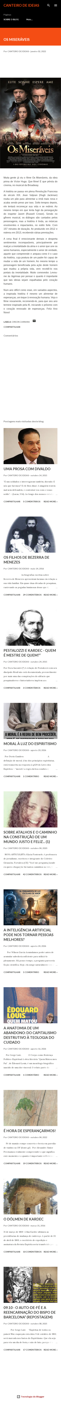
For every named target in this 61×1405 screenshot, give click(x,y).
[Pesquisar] (48, 5)
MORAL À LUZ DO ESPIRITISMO (30, 743)
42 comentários (32, 874)
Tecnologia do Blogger (32, 1396)
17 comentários (32, 1349)
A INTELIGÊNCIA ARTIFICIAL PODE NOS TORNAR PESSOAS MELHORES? (28, 935)
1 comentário (31, 776)
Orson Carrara (21, 322)
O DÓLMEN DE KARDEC (24, 1219)
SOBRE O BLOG (11, 19)
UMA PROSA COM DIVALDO (27, 469)
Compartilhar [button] (12, 327)
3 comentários (31, 688)
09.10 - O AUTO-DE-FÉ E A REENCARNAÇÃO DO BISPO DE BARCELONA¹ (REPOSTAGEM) (30, 1312)
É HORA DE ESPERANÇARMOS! (30, 1131)
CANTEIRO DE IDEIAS (21, 5)
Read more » (50, 501)
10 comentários (32, 1251)
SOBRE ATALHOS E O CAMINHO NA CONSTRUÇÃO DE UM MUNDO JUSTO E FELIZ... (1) (30, 837)
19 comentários (32, 1163)
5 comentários (31, 501)
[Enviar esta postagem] (34, 322)
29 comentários (32, 594)
